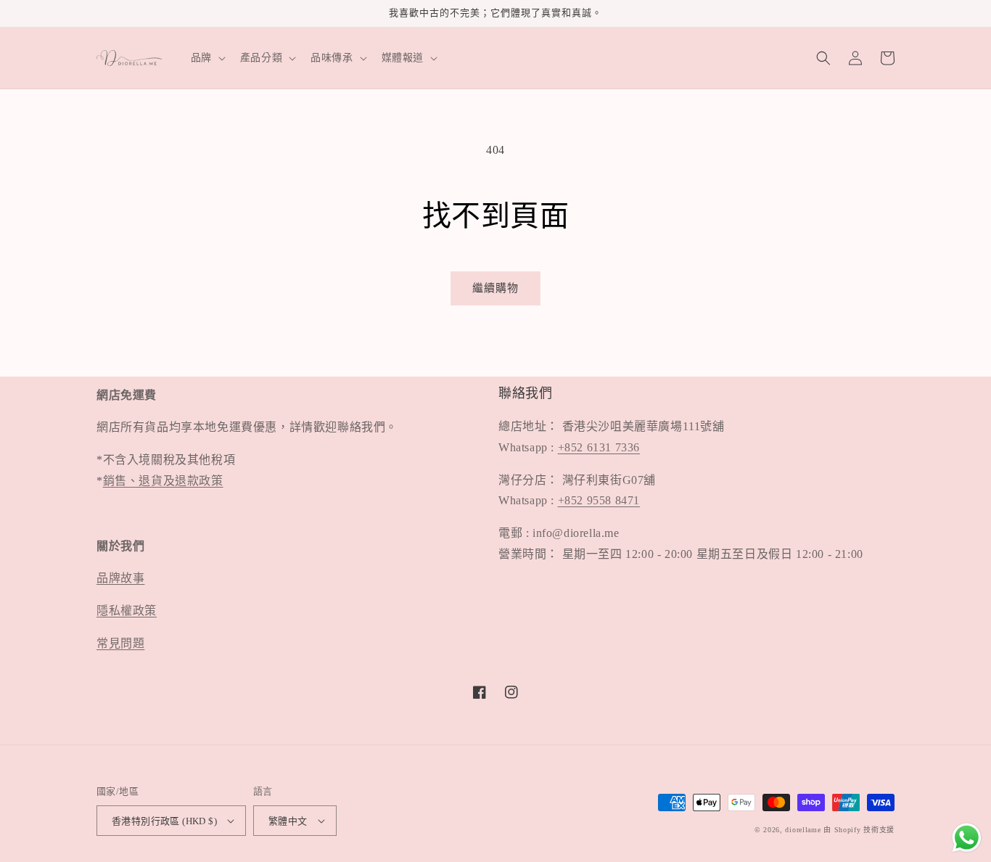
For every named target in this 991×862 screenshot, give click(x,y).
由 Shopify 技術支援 (859, 830)
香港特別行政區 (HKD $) (164, 821)
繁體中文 (288, 821)
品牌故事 (120, 578)
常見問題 (120, 643)
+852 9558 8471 (599, 500)
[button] (206, 58)
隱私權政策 (126, 610)
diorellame (803, 830)
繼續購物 (495, 288)
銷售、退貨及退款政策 (163, 481)
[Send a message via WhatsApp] (967, 838)
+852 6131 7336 (599, 447)
